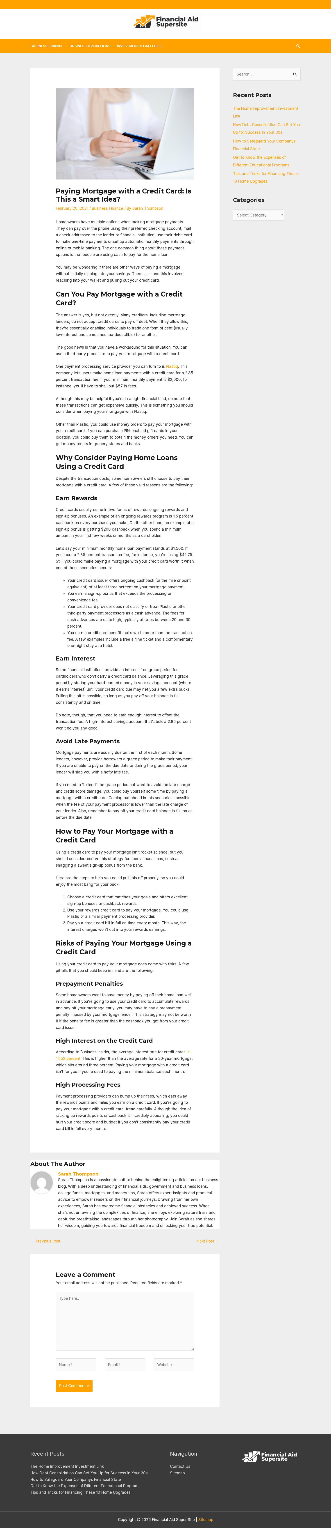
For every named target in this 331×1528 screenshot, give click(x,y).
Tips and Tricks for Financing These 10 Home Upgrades (80, 1492)
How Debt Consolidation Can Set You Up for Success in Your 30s (89, 1473)
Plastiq (172, 366)
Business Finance (107, 208)
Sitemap (177, 1473)
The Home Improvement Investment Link (67, 1466)
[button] (298, 46)
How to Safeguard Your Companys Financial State (75, 1479)
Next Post (208, 1241)
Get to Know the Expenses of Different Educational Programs (85, 1486)
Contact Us (180, 1466)
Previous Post (45, 1241)
